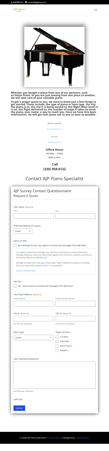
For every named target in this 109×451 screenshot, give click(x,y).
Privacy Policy (54, 437)
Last (57, 211)
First (15, 211)
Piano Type (18, 332)
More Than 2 (66, 345)
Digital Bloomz (82, 437)
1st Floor (64, 336)
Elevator (64, 350)
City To (63, 313)
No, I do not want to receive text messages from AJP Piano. (45, 286)
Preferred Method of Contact (27, 225)
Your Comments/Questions (26, 359)
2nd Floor (64, 341)
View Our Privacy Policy (25, 270)
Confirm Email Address (65, 298)
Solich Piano (22, 95)
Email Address (19, 298)
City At (21, 313)
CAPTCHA (17, 399)
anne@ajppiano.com (54, 142)
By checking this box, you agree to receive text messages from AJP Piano (52, 245)
